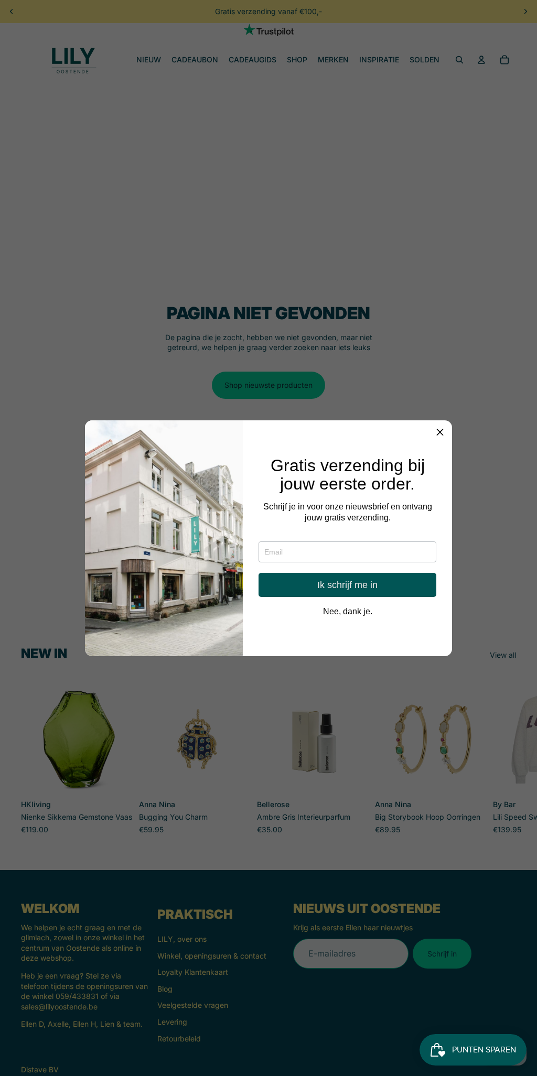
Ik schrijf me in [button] (347, 585)
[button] (440, 432)
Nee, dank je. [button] (347, 611)
